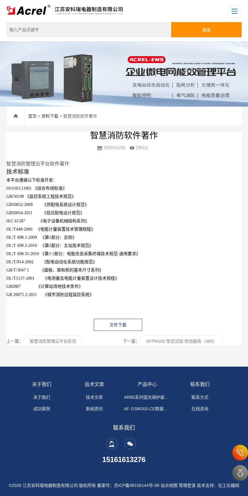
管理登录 (187, 485)
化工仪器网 (228, 485)
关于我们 (41, 384)
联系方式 (199, 397)
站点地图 (169, 485)
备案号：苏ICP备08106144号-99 (128, 485)
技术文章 (94, 384)
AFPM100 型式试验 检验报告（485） (181, 341)
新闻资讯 (94, 408)
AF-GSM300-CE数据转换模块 (147, 408)
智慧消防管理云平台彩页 (53, 341)
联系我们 (200, 384)
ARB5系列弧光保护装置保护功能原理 (147, 397)
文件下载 (117, 324)
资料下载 (49, 116)
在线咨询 (199, 408)
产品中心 (147, 384)
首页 (32, 116)
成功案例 (41, 408)
